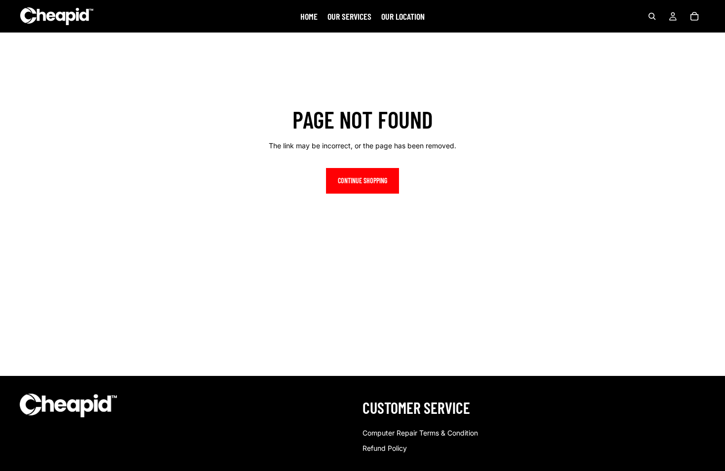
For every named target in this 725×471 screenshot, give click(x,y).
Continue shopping (362, 180)
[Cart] (694, 16)
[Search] (652, 16)
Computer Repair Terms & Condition (420, 433)
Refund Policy (384, 448)
